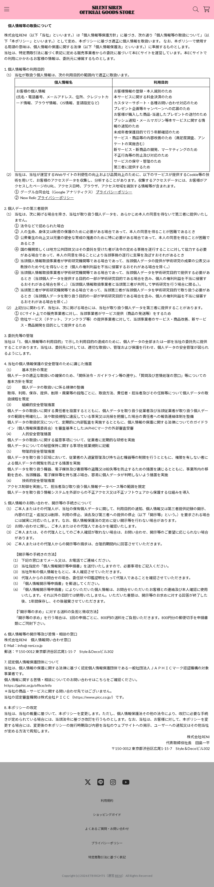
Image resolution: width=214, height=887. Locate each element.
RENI (118, 876)
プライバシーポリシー (114, 192)
